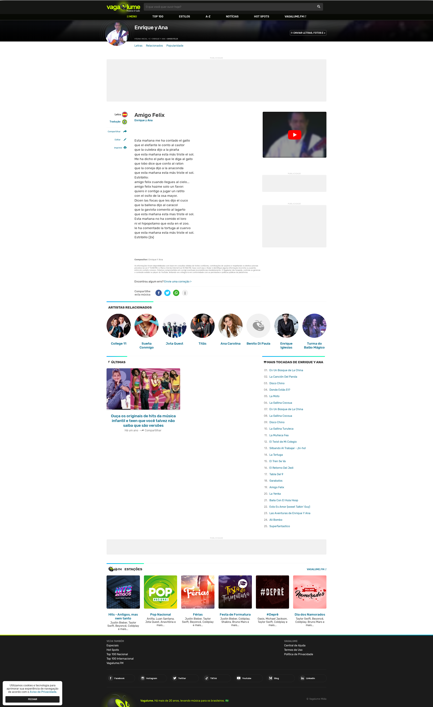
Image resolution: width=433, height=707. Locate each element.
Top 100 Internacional (120, 658)
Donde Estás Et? (279, 389)
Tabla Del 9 (276, 474)
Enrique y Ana (151, 27)
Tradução (115, 121)
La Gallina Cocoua (280, 402)
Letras (138, 45)
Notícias (232, 16)
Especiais (113, 645)
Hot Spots (261, 16)
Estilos (184, 16)
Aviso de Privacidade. (43, 691)
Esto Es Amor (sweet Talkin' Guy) (289, 506)
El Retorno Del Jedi (281, 467)
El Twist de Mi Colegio (283, 441)
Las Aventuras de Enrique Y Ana (289, 513)
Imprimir (118, 147)
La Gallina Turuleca (281, 428)
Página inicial (140, 39)
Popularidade (174, 45)
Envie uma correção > (177, 281)
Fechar (32, 699)
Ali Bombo (275, 519)
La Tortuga (276, 454)
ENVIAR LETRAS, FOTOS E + (309, 32)
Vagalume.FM (294, 16)
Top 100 (157, 16)
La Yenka (275, 493)
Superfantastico (279, 526)
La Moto (274, 396)
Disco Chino (276, 383)
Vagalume (123, 7)
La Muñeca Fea (279, 435)
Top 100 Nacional (117, 654)
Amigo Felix (276, 487)
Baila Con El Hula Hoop (283, 500)
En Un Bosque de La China (286, 370)
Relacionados (154, 45)
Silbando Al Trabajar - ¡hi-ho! (287, 448)
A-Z (208, 16)
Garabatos (275, 480)
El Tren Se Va (277, 461)
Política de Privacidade (298, 654)
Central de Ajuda (294, 645)
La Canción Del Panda (283, 376)
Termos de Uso (293, 649)
